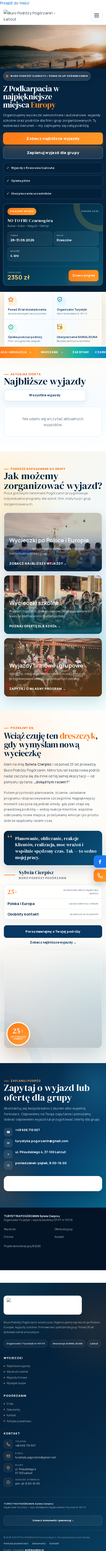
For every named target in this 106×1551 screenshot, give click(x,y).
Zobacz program (83, 275)
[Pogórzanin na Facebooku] (100, 861)
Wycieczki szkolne (17, 1371)
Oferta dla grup (64, 1229)
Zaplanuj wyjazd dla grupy (53, 152)
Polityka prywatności (19, 1421)
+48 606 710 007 (25, 1445)
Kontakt (59, 1237)
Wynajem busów (16, 1383)
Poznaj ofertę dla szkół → (35, 626)
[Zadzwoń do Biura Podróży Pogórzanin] (100, 876)
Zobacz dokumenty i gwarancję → (53, 1520)
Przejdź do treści (14, 3)
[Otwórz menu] (96, 15)
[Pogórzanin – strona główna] (30, 15)
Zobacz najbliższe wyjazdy (53, 138)
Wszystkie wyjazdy (44, 395)
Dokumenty (13, 1409)
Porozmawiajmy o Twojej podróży (52, 931)
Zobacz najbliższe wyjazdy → (38, 563)
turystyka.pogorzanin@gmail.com (35, 1457)
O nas (10, 1403)
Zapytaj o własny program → (37, 689)
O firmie (8, 1237)
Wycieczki (10, 1229)
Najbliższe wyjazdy (18, 1366)
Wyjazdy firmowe (17, 1377)
